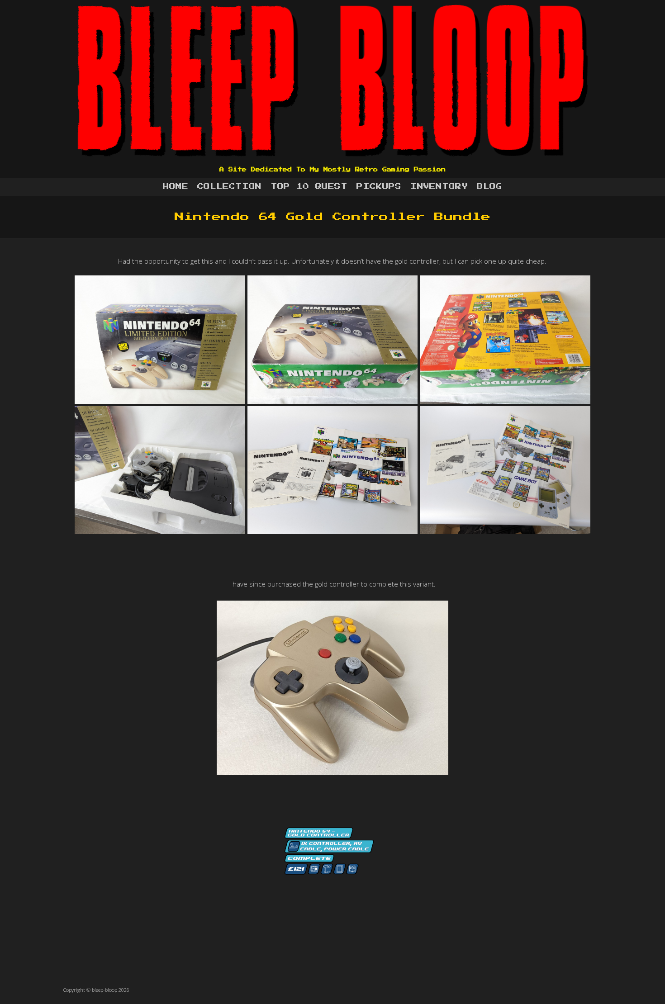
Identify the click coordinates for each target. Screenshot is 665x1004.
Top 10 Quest (309, 187)
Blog (489, 187)
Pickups (378, 187)
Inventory (439, 187)
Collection (229, 187)
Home (175, 187)
